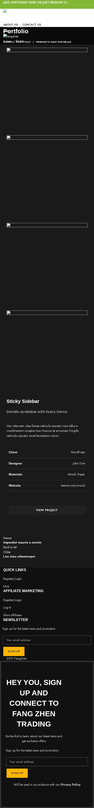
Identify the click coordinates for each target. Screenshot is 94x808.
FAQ (6, 586)
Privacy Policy (70, 784)
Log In (7, 607)
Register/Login (12, 579)
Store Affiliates (12, 615)
